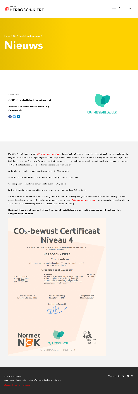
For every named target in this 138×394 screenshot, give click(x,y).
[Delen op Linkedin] (18, 116)
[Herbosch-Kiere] (24, 9)
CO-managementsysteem (48, 154)
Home (7, 36)
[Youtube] (128, 376)
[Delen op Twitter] (14, 116)
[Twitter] (123, 376)
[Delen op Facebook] (10, 116)
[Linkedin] (119, 376)
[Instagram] (132, 376)
